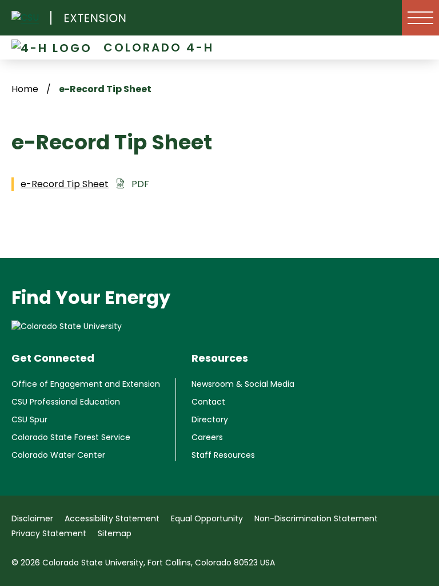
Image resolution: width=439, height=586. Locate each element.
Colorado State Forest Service (70, 437)
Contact (208, 401)
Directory (209, 419)
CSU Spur (29, 419)
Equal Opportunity (207, 518)
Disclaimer (32, 518)
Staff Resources (223, 455)
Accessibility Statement (112, 518)
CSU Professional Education (65, 401)
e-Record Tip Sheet (65, 184)
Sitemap (114, 533)
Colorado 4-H (158, 47)
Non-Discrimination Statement (316, 518)
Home (24, 89)
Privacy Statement (48, 533)
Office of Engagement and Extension (85, 384)
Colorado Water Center (58, 455)
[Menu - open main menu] (420, 17)
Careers (207, 437)
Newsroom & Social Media (242, 384)
